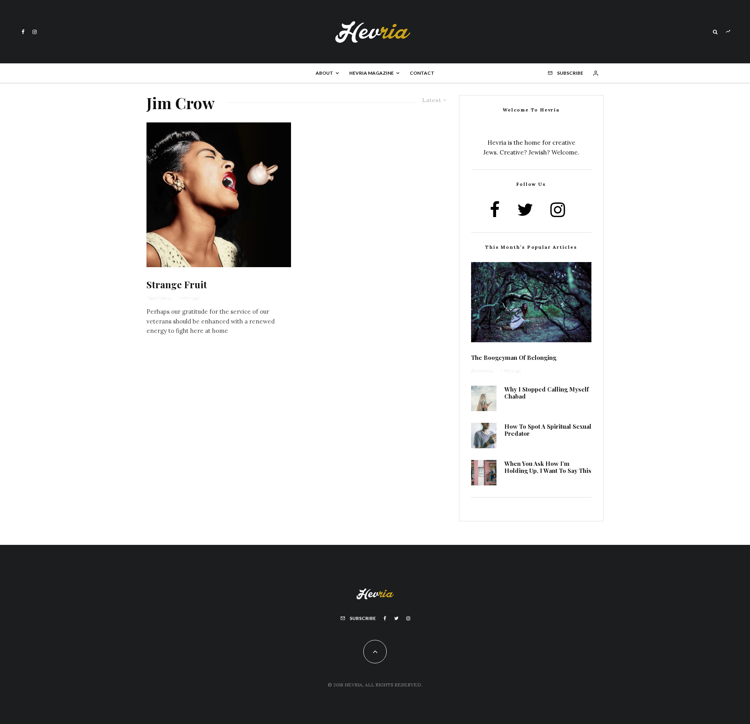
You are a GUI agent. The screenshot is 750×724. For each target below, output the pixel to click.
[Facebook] (23, 31)
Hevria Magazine (371, 73)
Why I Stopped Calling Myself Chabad (546, 393)
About (324, 73)
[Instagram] (35, 31)
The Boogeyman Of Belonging (513, 357)
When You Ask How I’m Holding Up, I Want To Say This (547, 467)
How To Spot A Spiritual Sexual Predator (547, 430)
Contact (422, 73)
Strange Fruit (176, 284)
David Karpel (159, 298)
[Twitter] (396, 618)
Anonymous (482, 371)
